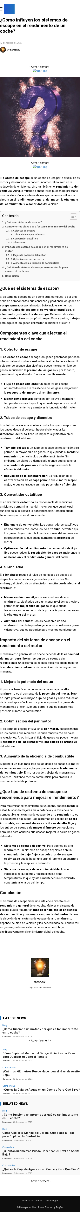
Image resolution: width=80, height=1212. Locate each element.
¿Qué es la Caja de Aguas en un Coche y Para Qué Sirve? (41, 1089)
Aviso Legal (52, 1200)
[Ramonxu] (3, 50)
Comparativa (9, 1086)
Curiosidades (9, 1067)
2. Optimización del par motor (27, 259)
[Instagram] (65, 9)
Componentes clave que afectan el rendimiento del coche (40, 226)
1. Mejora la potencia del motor (28, 255)
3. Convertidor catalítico (24, 238)
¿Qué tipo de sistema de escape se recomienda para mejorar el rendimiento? (36, 269)
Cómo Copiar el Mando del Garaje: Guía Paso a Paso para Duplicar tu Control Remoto (39, 1055)
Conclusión (12, 275)
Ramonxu (15, 49)
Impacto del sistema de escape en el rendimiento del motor (37, 249)
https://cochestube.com (40, 987)
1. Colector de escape (23, 230)
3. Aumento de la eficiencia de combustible (35, 263)
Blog (4, 37)
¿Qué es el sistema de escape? (23, 222)
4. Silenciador (18, 242)
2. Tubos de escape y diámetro (28, 234)
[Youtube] (77, 9)
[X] (71, 9)
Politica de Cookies (32, 1200)
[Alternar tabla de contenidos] (71, 216)
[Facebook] (59, 9)
